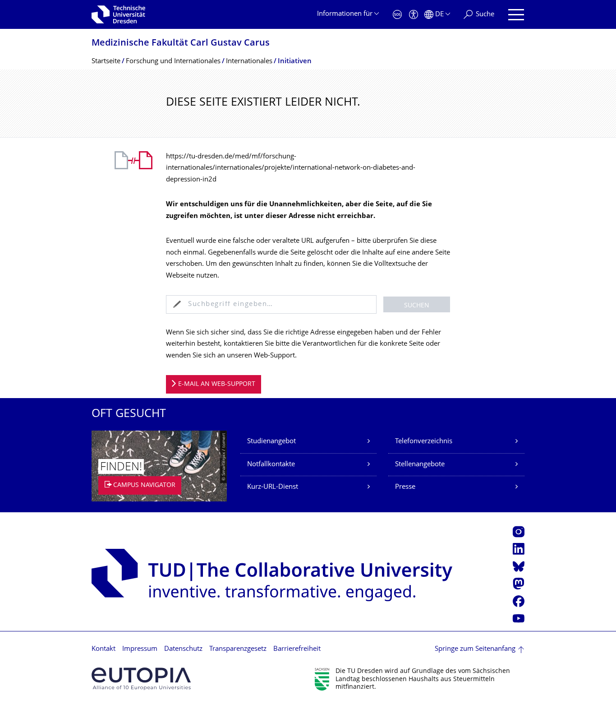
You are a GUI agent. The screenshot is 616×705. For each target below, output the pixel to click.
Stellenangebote (420, 464)
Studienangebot (271, 441)
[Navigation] (516, 14)
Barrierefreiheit (297, 649)
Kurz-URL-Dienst (272, 487)
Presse (405, 487)
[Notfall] (397, 14)
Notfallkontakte (271, 464)
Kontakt (103, 649)
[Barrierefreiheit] (413, 14)
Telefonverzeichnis (423, 441)
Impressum (139, 649)
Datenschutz (183, 649)
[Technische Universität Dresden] (118, 14)
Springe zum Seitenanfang (475, 649)
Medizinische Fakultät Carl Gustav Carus (181, 43)
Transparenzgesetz (238, 649)
